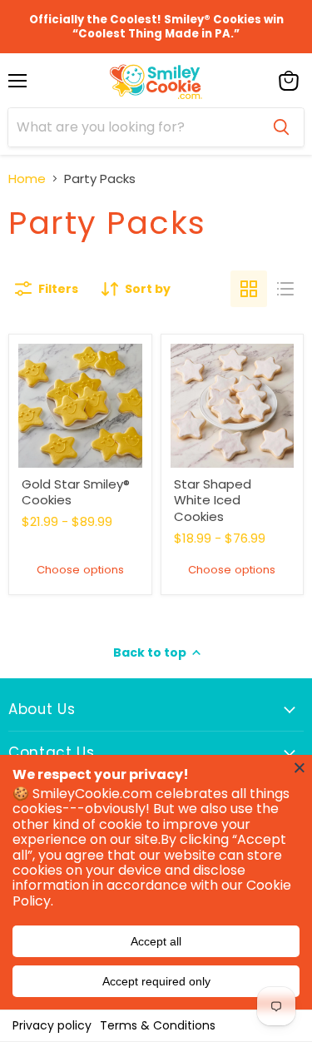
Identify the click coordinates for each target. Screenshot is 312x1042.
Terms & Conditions (157, 1025)
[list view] (285, 288)
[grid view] (248, 288)
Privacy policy (52, 1025)
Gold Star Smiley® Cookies (76, 492)
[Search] (281, 127)
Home (27, 178)
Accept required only (156, 981)
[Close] (299, 767)
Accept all (156, 941)
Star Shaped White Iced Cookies (212, 500)
